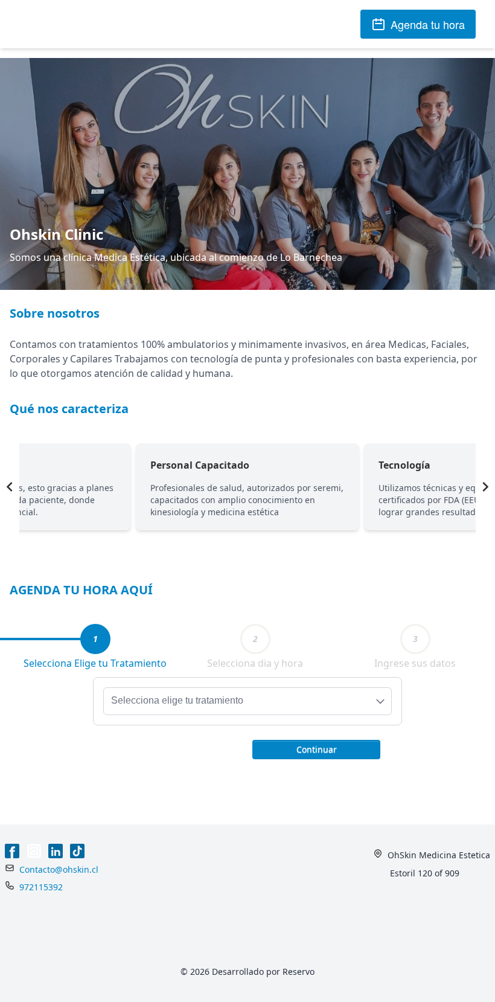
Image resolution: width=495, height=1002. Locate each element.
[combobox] (247, 701)
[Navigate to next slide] (485, 486)
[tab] (95, 639)
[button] (316, 748)
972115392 (41, 887)
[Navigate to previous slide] (9, 486)
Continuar (316, 749)
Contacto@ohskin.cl (58, 869)
